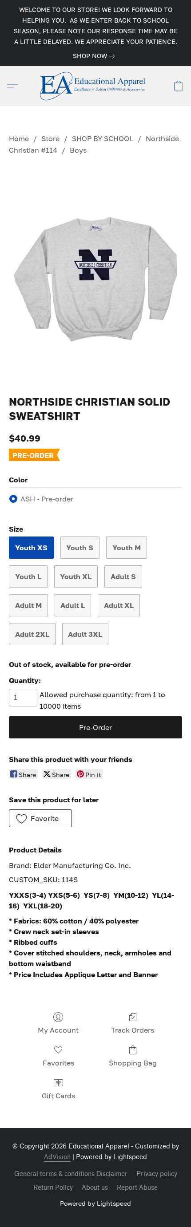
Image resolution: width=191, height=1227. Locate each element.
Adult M (28, 605)
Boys (78, 150)
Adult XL (119, 605)
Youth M (126, 547)
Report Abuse (137, 1187)
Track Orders (132, 1030)
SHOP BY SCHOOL (102, 138)
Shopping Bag (133, 1062)
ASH (46, 498)
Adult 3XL (85, 634)
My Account (58, 1030)
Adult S (123, 576)
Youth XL (76, 576)
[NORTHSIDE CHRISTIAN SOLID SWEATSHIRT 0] (95, 273)
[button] (95, 86)
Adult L (72, 605)
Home (19, 138)
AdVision (57, 1157)
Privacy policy (156, 1174)
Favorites (58, 1062)
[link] (95, 56)
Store (50, 138)
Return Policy (53, 1187)
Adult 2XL (32, 634)
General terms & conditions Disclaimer (70, 1174)
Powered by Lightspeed (95, 1203)
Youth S (79, 547)
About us (95, 1187)
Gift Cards (58, 1095)
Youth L (28, 576)
